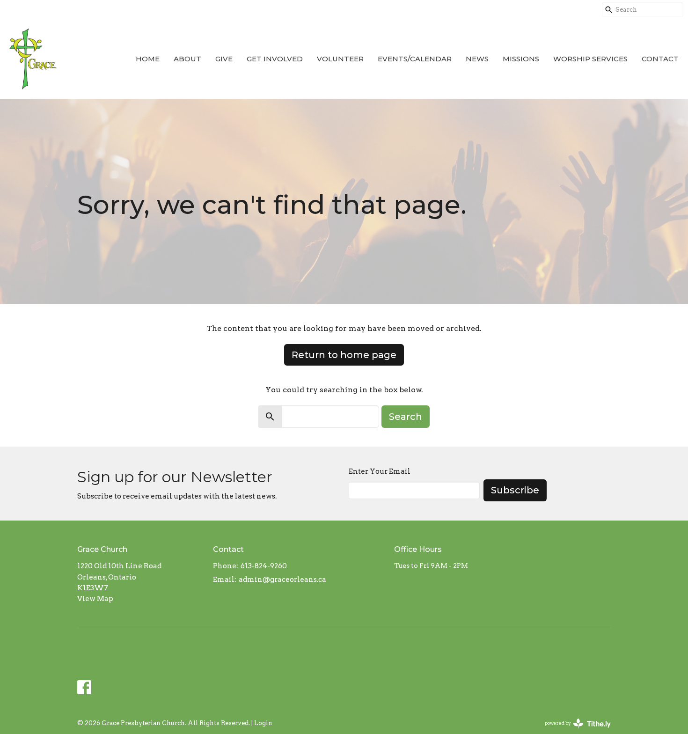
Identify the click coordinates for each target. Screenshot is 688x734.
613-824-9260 (264, 566)
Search (405, 416)
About (187, 58)
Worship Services (590, 58)
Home (148, 58)
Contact (660, 58)
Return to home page (344, 354)
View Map (95, 599)
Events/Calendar (415, 58)
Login (263, 723)
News (477, 58)
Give (224, 58)
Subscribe (515, 490)
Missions (521, 58)
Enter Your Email (379, 471)
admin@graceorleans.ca (282, 579)
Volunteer (340, 58)
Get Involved (275, 58)
